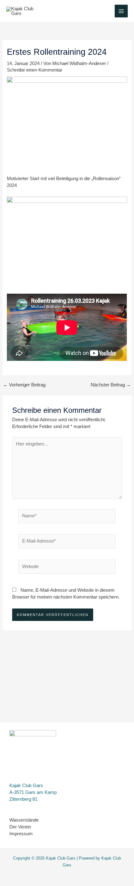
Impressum (21, 833)
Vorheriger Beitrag (24, 385)
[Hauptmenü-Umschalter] (121, 11)
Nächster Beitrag (111, 385)
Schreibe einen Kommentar (34, 70)
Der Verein (20, 826)
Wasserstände (24, 820)
